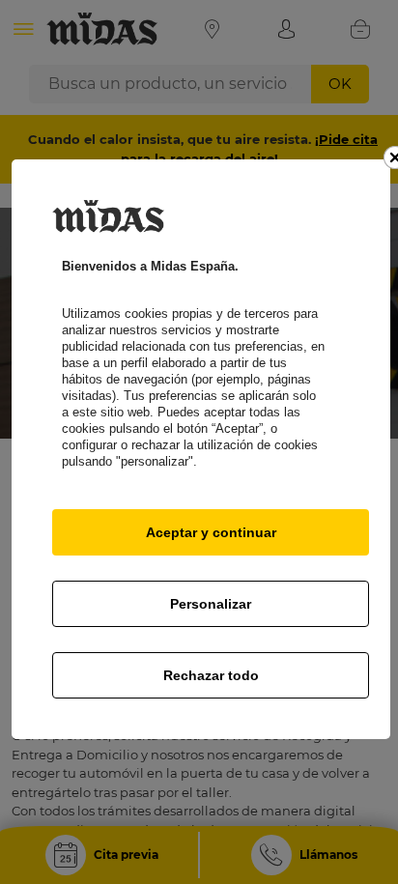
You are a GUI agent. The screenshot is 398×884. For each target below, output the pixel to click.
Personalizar (210, 604)
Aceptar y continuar (211, 532)
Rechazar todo (211, 675)
